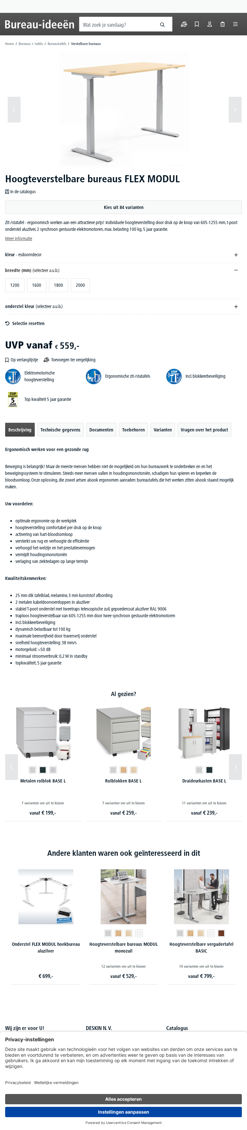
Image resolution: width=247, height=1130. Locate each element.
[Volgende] (235, 109)
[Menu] (235, 24)
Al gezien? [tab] (123, 694)
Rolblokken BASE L (123, 781)
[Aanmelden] (209, 24)
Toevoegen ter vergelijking (73, 360)
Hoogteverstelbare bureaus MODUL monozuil (123, 947)
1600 (36, 285)
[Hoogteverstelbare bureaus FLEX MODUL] (124, 109)
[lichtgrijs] (32, 770)
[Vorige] (14, 109)
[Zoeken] (162, 24)
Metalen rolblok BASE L (43, 781)
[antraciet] (43, 770)
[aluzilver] (53, 770)
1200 (14, 285)
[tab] (20, 430)
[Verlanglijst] (196, 24)
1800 (58, 285)
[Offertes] (222, 24)
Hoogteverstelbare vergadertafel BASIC (201, 947)
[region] (123, 109)
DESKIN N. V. (99, 1028)
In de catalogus (23, 191)
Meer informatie (18, 238)
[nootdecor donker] (221, 933)
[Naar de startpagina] (39, 24)
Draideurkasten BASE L (204, 781)
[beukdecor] (123, 770)
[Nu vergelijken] (184, 24)
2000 (80, 285)
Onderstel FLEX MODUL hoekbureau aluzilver (46, 947)
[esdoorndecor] (134, 770)
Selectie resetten (28, 323)
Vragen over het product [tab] (204, 430)
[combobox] (116, 24)
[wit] (139, 933)
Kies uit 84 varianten (123, 207)
